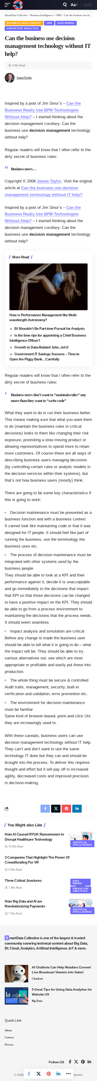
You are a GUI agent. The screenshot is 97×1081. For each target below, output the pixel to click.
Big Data (37, 1001)
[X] (76, 1062)
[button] (9, 5)
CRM (49, 23)
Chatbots (37, 978)
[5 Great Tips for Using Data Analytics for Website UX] (16, 996)
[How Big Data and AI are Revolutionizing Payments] (80, 906)
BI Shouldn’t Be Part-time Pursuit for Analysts (49, 329)
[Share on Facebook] (29, 1074)
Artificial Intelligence (82, 843)
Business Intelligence (24, 23)
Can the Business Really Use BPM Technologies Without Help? (43, 110)
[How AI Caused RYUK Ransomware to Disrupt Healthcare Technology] (80, 839)
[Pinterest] (83, 1062)
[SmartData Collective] (18, 5)
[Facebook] (70, 1062)
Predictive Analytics (23, 28)
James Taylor (49, 181)
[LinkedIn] (89, 1062)
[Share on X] (39, 1074)
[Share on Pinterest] (48, 1074)
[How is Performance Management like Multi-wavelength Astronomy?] (48, 286)
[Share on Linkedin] (58, 1074)
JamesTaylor (24, 77)
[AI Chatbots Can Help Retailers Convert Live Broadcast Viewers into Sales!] (16, 973)
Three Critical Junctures (23, 880)
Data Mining (65, 23)
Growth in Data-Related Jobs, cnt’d (41, 347)
